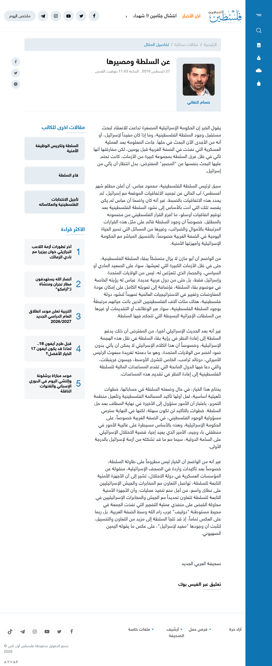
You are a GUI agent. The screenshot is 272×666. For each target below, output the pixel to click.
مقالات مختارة (186, 44)
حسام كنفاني (198, 102)
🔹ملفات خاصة (141, 629)
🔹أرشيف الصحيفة (175, 632)
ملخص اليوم (19, 16)
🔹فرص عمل (201, 629)
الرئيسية (210, 44)
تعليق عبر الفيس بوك (199, 584)
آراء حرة (235, 629)
